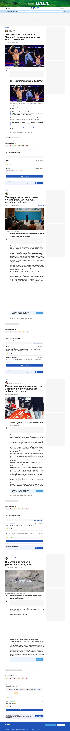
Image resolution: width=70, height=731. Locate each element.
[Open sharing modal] (6, 80)
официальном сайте (24, 434)
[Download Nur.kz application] (35, 3)
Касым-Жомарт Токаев (14, 323)
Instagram (39, 547)
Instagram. (17, 610)
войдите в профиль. (38, 156)
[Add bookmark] (7, 84)
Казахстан (7, 323)
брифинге (14, 245)
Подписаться (39, 313)
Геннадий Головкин (9, 137)
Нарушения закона (15, 555)
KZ (56, 8)
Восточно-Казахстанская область (12, 500)
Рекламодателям (60, 724)
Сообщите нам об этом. (27, 132)
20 (16, 331)
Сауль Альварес (17, 137)
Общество (7, 27)
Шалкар (20, 670)
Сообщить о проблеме (50, 724)
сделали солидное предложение (30, 127)
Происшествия (8, 555)
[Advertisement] (35, 19)
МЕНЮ (9, 8)
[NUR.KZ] (35, 8)
